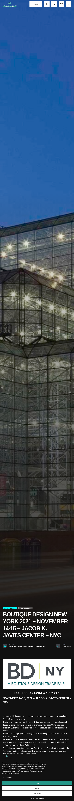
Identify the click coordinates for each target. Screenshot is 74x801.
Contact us (41, 798)
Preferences (37, 793)
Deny (37, 788)
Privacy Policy (16, 773)
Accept (37, 783)
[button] (71, 758)
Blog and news (15, 646)
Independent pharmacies (34, 646)
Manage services (7, 777)
